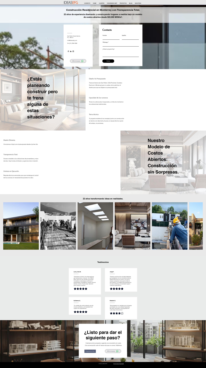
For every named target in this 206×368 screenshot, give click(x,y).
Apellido (124, 35)
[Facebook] (68, 51)
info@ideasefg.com (72, 40)
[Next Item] (198, 226)
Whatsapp (105, 42)
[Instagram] (73, 51)
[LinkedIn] (71, 51)
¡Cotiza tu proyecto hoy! (108, 49)
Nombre (105, 35)
